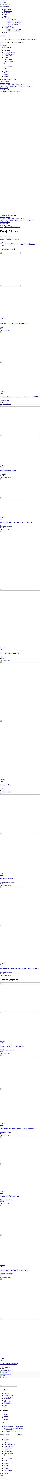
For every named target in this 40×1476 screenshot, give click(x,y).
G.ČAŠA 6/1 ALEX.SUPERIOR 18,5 (14, 1270)
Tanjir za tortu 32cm (8, 470)
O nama (6, 1414)
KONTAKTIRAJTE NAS (8, 79)
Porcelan (6, 17)
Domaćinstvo (8, 11)
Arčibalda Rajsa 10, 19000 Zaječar (14, 1426)
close (1, 1475)
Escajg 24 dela (4, 91)
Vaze (5, 32)
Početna (2, 215)
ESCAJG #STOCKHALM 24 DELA (11, 86)
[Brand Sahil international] (6, 1374)
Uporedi (2, 242)
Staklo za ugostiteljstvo (14, 31)
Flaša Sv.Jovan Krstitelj (9, 1364)
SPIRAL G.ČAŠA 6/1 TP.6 (10, 1196)
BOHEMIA (7, 9)
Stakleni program (9, 27)
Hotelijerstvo (7, 12)
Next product (4, 88)
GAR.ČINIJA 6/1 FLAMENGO (12, 1046)
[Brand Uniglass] (3, 1372)
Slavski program (8, 26)
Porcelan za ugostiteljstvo (14, 22)
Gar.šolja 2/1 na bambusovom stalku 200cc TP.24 (19, 397)
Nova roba (32, 244)
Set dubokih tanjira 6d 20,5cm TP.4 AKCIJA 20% (19, 968)
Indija (5, 14)
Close (1, 320)
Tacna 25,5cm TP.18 (8, 878)
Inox (5, 16)
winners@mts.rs (9, 1429)
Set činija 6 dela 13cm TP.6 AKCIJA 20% (16, 522)
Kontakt (6, 1419)
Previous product (5, 83)
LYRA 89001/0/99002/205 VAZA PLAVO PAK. (18, 1128)
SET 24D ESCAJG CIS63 (10, 653)
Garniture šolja (11, 19)
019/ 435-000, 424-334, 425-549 (13, 1428)
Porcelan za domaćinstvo (14, 21)
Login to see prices (28, 86)
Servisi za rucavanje (13, 24)
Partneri (6, 1417)
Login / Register (8, 1470)
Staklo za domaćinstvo (14, 29)
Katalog (6, 1416)
